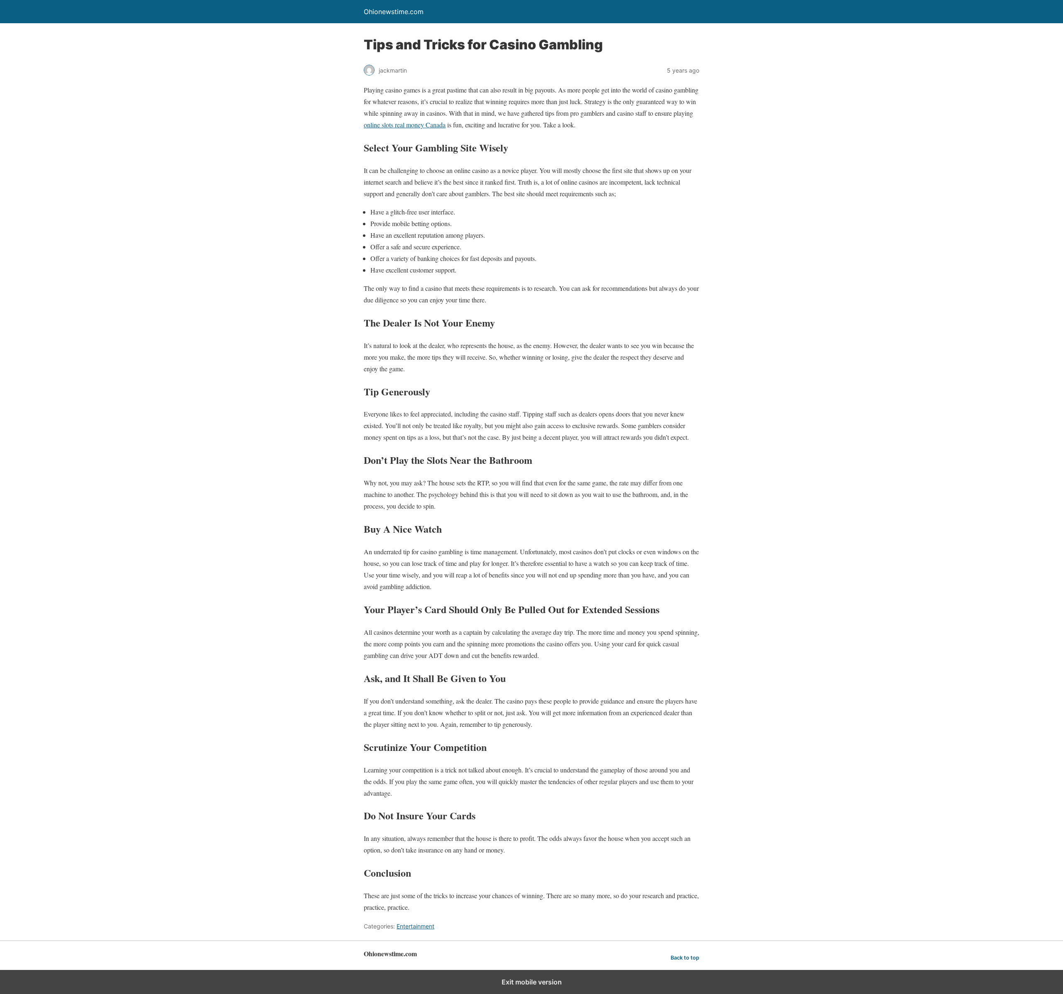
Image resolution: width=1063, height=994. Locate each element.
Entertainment (415, 926)
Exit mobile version (532, 982)
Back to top (685, 958)
